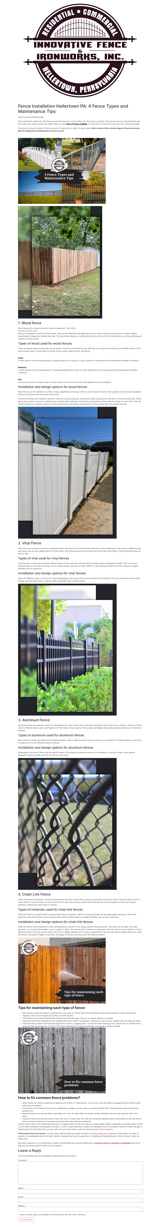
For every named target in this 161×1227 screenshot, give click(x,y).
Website (21, 1206)
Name (21, 1188)
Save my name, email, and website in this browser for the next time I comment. (53, 1214)
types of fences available (76, 124)
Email (21, 1197)
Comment (23, 1160)
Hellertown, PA (103, 1133)
